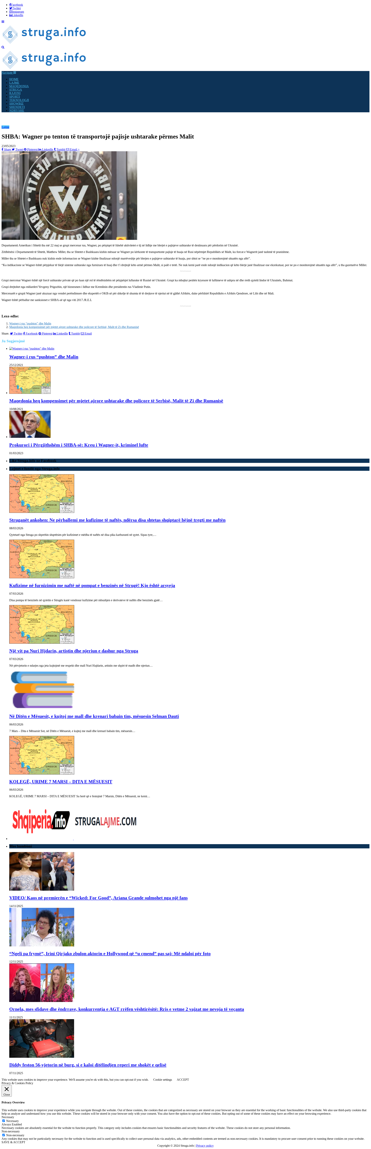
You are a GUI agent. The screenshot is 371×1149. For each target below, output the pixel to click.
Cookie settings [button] (162, 1079)
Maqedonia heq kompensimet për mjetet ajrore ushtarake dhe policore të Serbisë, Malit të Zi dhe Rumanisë (74, 327)
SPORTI (14, 96)
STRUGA (15, 89)
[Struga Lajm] (45, 43)
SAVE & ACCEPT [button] (13, 1142)
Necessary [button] (8, 1117)
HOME (14, 79)
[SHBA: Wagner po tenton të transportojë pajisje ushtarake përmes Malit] (69, 238)
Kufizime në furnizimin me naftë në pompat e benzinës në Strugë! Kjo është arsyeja (92, 585)
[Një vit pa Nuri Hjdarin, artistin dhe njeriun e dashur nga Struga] (41, 642)
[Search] (3, 47)
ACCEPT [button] (183, 1079)
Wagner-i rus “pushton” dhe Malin (30, 323)
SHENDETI (17, 107)
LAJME (14, 82)
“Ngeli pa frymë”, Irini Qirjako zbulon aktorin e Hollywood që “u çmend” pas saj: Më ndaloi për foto (110, 953)
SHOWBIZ (16, 103)
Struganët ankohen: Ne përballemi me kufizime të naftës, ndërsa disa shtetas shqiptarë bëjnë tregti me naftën (117, 520)
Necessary (12, 1121)
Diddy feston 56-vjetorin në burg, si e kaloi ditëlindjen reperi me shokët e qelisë (87, 1064)
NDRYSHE (16, 110)
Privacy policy (205, 1145)
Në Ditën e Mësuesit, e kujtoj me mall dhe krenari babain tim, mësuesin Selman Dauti (94, 716)
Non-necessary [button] (11, 1131)
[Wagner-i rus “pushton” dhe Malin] (31, 348)
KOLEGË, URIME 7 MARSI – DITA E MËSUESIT (60, 781)
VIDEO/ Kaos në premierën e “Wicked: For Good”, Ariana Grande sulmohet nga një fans (98, 897)
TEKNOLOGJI (19, 100)
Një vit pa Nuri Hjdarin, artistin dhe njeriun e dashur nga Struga (73, 650)
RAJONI (14, 93)
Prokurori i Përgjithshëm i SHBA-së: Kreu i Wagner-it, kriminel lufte (78, 444)
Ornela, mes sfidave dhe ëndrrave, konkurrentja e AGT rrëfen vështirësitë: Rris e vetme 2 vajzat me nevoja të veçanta (126, 1009)
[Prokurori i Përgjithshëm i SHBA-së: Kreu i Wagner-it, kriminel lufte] (30, 436)
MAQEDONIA (19, 86)
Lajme (5, 127)
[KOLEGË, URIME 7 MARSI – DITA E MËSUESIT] (41, 773)
